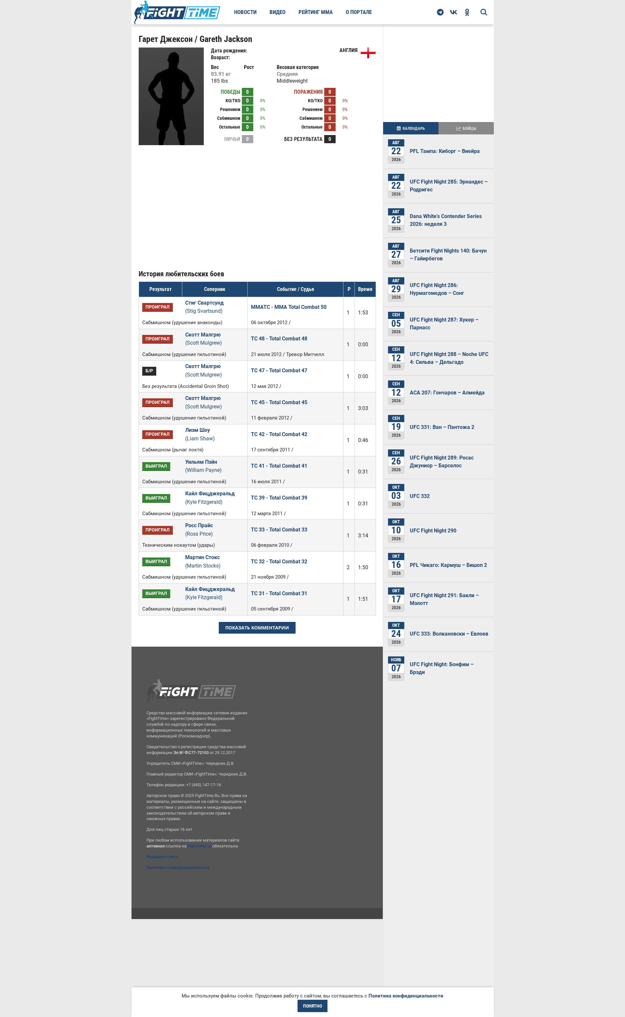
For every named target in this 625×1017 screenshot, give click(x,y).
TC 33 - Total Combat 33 (279, 530)
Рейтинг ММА (316, 12)
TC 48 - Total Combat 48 (279, 339)
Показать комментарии (257, 628)
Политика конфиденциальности (177, 867)
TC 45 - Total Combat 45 (279, 402)
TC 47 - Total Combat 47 (279, 370)
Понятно (312, 1006)
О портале (359, 12)
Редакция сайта (162, 856)
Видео (277, 12)
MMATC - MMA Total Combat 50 (288, 307)
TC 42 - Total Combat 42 (279, 434)
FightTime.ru (199, 846)
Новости (245, 12)
